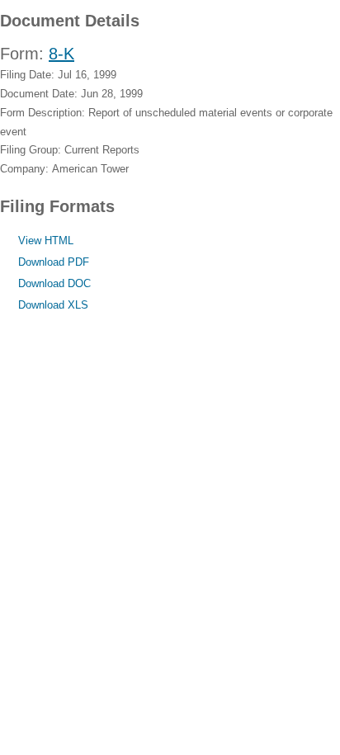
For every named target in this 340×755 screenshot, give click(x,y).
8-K (61, 54)
